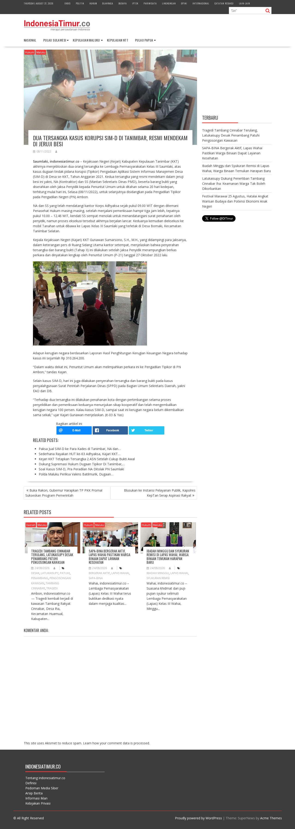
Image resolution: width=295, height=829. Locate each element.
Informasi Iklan (36, 798)
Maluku (40, 52)
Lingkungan (169, 3)
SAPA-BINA (96, 578)
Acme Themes (271, 818)
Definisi (30, 783)
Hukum (93, 3)
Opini (184, 3)
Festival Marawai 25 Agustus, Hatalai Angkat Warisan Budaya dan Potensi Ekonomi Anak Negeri (235, 201)
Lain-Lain (244, 3)
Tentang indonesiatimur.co (45, 778)
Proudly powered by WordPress (198, 818)
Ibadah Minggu (158, 573)
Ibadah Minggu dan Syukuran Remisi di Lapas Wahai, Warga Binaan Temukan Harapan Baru (168, 556)
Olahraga (107, 3)
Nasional (30, 40)
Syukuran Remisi (158, 578)
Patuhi (65, 573)
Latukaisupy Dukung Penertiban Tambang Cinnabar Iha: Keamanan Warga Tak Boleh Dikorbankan (233, 183)
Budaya (122, 3)
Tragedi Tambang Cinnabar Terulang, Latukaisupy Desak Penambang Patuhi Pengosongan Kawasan (52, 556)
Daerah (30, 525)
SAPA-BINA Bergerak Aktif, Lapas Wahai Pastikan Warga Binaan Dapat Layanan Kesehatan (109, 556)
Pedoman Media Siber (41, 788)
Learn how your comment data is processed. (116, 743)
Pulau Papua (144, 40)
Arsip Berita (34, 793)
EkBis (68, 3)
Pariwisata (150, 3)
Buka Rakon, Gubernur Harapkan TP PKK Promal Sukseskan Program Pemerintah (63, 493)
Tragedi (52, 588)
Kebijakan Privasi (37, 803)
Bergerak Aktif (99, 573)
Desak (35, 573)
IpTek (135, 3)
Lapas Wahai (120, 573)
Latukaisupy (50, 573)
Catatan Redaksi (224, 3)
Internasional (200, 3)
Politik (80, 3)
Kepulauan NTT (117, 40)
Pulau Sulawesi (54, 40)
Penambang (39, 578)
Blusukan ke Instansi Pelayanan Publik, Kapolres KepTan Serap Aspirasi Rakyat (159, 493)
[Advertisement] (236, 81)
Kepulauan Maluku (86, 40)
